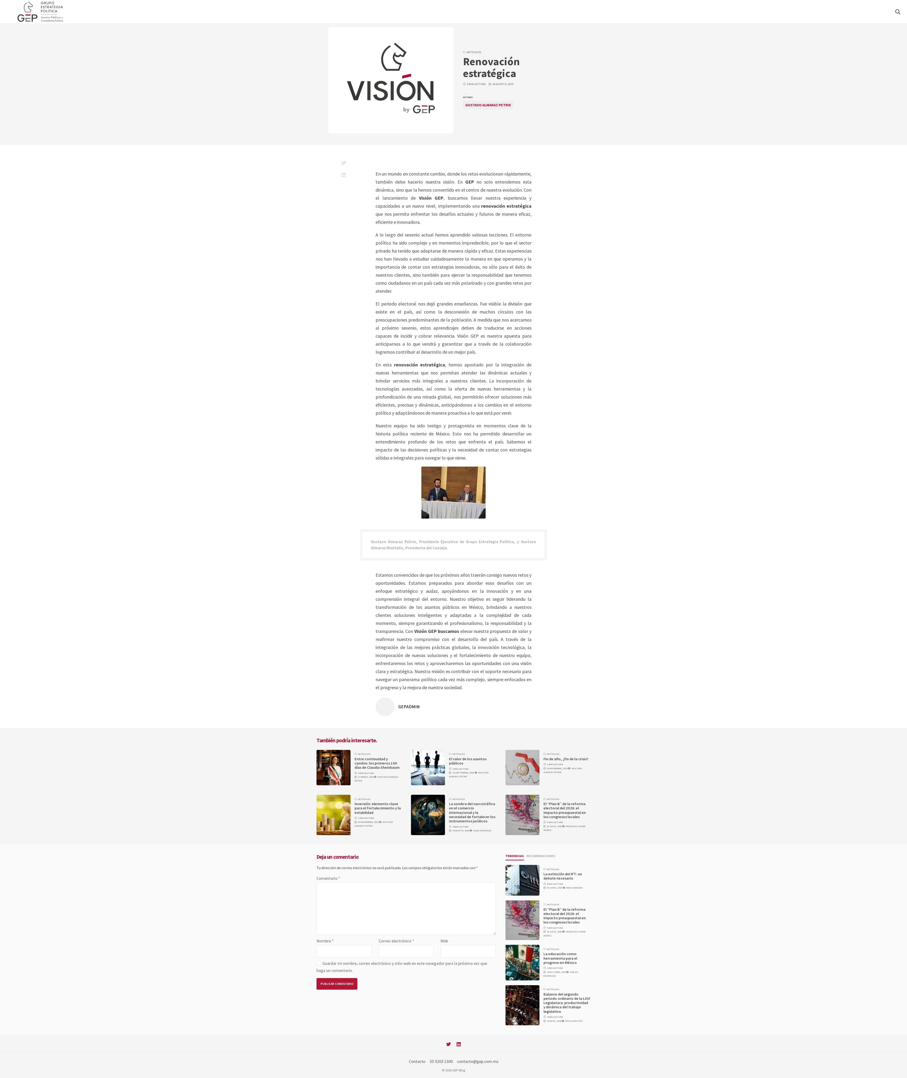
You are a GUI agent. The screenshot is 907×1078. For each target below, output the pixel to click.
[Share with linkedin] (343, 175)
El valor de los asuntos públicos (468, 761)
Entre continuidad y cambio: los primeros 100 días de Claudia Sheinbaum (377, 763)
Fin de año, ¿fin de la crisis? (565, 758)
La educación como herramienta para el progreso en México (560, 958)
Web (444, 941)
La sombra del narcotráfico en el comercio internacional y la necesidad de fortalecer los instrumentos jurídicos (472, 812)
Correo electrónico (396, 941)
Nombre (325, 941)
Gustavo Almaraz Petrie (488, 105)
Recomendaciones (540, 856)
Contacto (417, 1061)
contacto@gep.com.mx (477, 1061)
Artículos (473, 52)
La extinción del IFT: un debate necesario (562, 876)
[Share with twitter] (343, 163)
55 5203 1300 (441, 1061)
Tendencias (514, 856)
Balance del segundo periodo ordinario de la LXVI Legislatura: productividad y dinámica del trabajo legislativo (566, 1003)
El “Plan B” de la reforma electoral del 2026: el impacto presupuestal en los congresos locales (564, 810)
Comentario (328, 878)
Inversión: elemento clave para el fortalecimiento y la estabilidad (378, 808)
